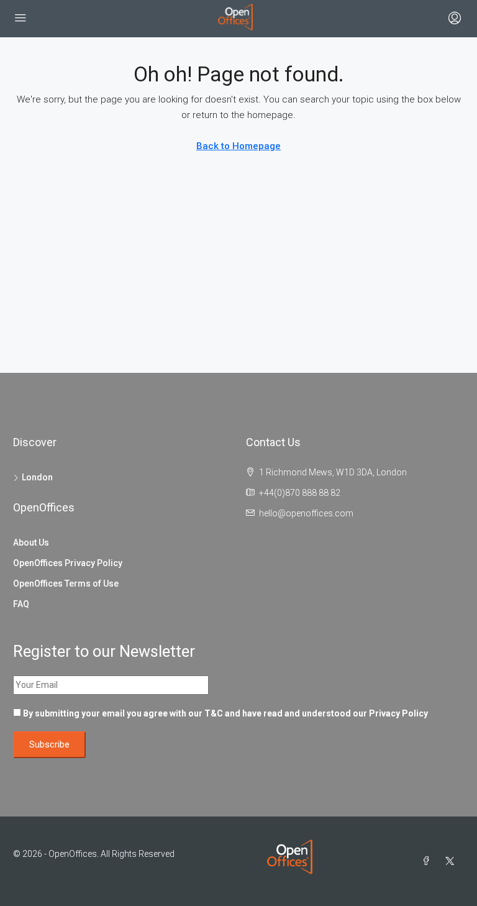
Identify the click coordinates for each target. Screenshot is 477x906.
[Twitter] (452, 861)
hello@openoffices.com (306, 513)
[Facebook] (428, 861)
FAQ (21, 604)
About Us (31, 542)
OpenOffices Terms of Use (66, 583)
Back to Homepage (238, 146)
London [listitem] (37, 477)
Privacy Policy (398, 713)
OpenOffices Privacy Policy (67, 563)
